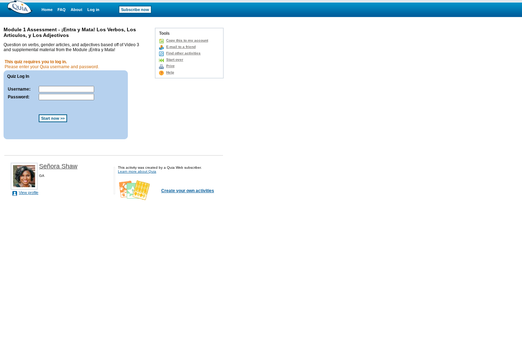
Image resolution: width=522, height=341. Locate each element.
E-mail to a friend (181, 47)
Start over (174, 59)
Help (170, 72)
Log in (93, 9)
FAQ (62, 9)
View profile (28, 192)
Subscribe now (135, 9)
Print (170, 66)
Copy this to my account (187, 40)
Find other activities (183, 53)
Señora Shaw (58, 166)
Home (47, 9)
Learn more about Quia (137, 171)
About (76, 9)
